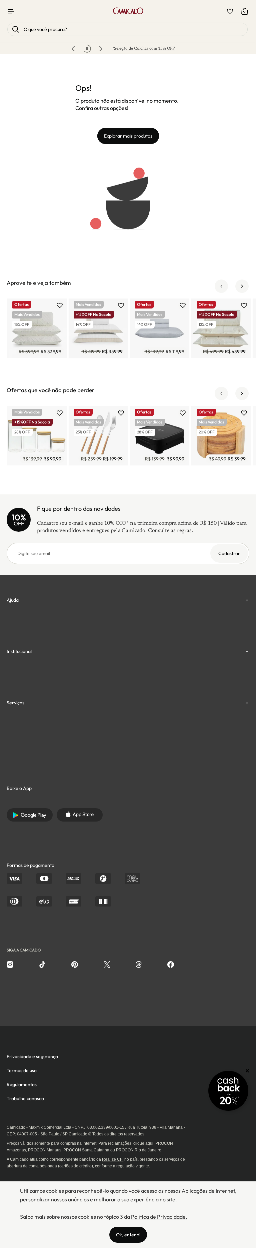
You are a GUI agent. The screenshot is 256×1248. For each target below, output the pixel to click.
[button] (221, 286)
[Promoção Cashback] (228, 1091)
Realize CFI (112, 1159)
